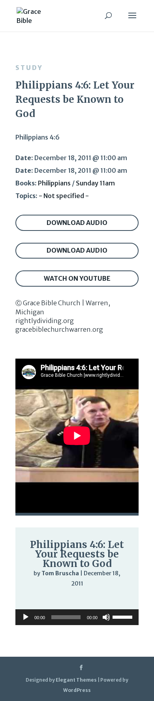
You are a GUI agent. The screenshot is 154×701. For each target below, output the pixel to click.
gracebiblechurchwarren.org (59, 329)
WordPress (77, 690)
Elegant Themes (76, 680)
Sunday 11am (95, 183)
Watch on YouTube (77, 278)
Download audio (77, 223)
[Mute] (99, 600)
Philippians (54, 183)
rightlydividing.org (44, 321)
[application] (77, 600)
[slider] (116, 600)
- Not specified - (64, 196)
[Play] (33, 599)
